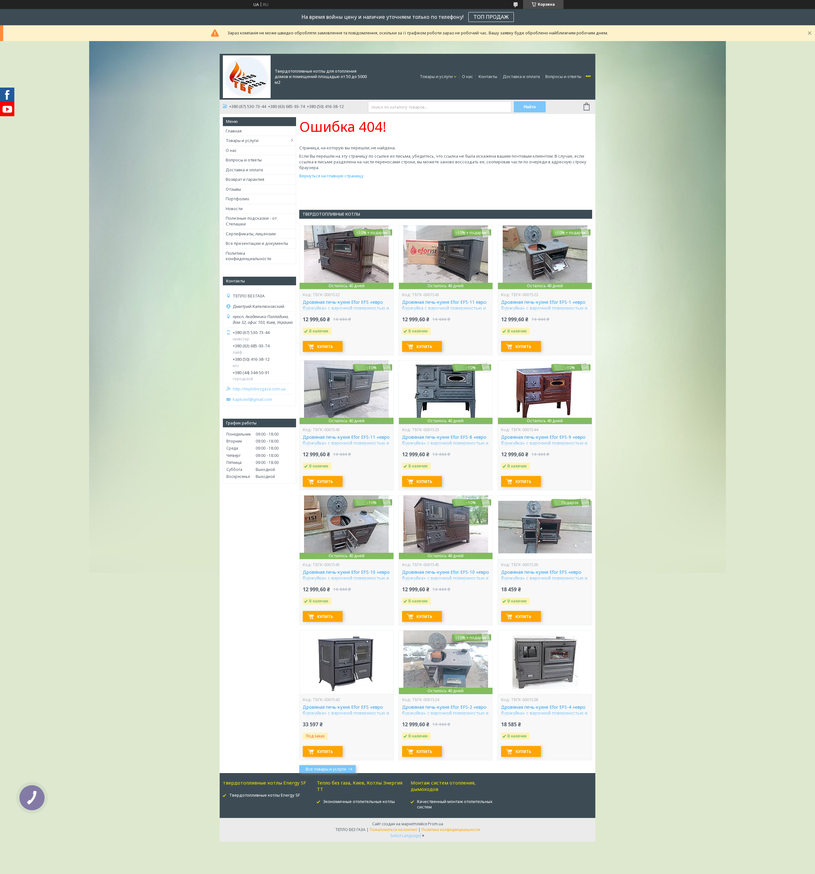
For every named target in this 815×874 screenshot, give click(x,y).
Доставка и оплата (521, 76)
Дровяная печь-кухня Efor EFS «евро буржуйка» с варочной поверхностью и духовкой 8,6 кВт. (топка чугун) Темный (346, 713)
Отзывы (233, 189)
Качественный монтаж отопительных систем (455, 804)
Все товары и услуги (326, 769)
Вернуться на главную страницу (331, 176)
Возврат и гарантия (245, 179)
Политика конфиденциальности (248, 256)
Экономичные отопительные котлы (359, 801)
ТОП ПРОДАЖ (491, 16)
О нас (467, 76)
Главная (234, 131)
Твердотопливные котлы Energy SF (264, 795)
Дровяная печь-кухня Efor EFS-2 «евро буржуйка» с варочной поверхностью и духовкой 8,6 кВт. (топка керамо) (445, 713)
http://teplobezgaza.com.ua (259, 389)
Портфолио (237, 199)
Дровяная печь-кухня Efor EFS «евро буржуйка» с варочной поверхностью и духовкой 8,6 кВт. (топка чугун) (544, 578)
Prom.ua (435, 824)
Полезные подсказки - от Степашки (251, 221)
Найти (530, 106)
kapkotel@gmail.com (252, 399)
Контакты (487, 76)
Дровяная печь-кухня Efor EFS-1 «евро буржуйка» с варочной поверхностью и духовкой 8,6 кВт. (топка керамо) (544, 308)
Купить (325, 346)
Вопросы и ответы (563, 76)
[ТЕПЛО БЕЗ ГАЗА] (247, 76)
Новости (234, 208)
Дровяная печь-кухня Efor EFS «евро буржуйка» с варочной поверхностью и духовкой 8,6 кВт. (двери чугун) (346, 308)
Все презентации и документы (257, 243)
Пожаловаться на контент (393, 829)
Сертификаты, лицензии (251, 234)
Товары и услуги (436, 76)
